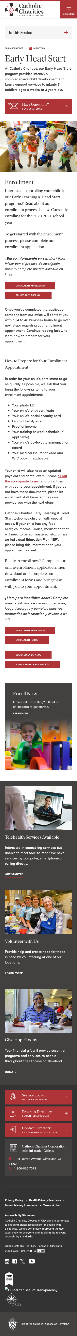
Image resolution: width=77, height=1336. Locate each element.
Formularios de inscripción (32, 664)
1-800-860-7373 (25, 1168)
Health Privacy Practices (45, 1200)
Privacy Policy (14, 1200)
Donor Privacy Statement (21, 1205)
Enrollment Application (30, 285)
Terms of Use (51, 1205)
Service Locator (36, 1097)
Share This (39, 48)
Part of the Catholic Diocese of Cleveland (44, 1324)
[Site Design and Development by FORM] (38, 1251)
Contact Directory (40, 1130)
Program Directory (37, 1113)
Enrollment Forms (27, 639)
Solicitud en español (28, 295)
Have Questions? (35, 106)
